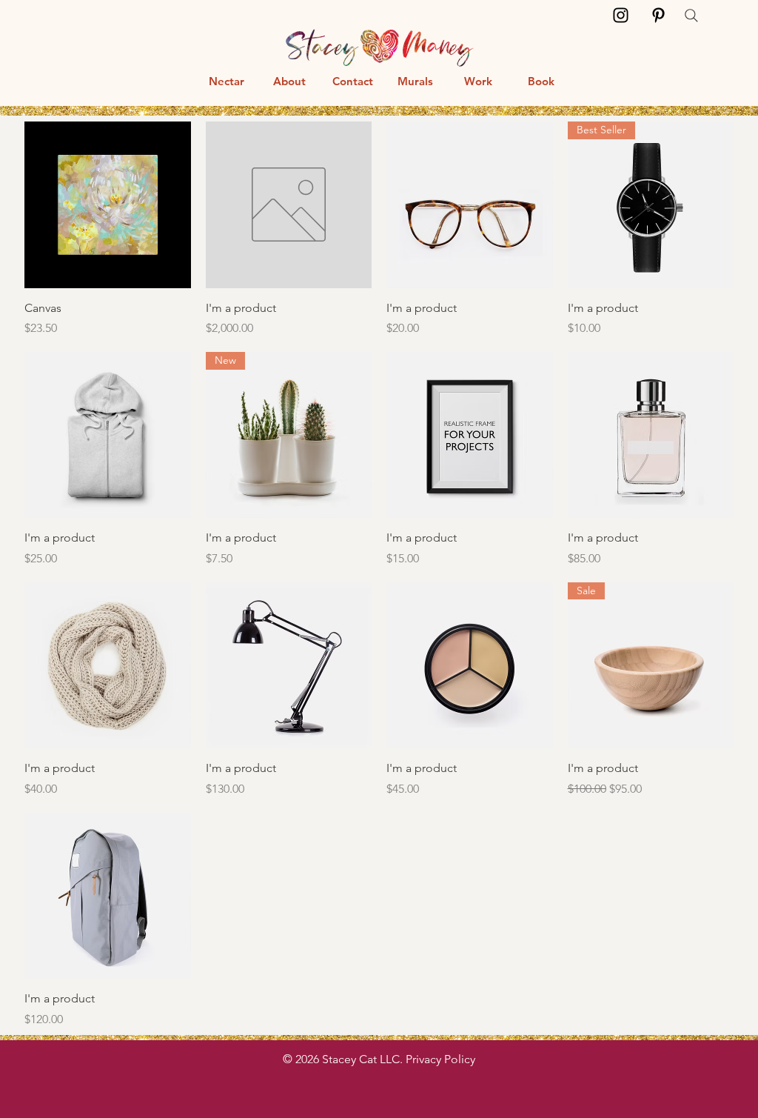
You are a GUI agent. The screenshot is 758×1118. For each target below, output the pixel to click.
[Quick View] (107, 205)
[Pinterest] (658, 15)
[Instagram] (621, 15)
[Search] (691, 15)
